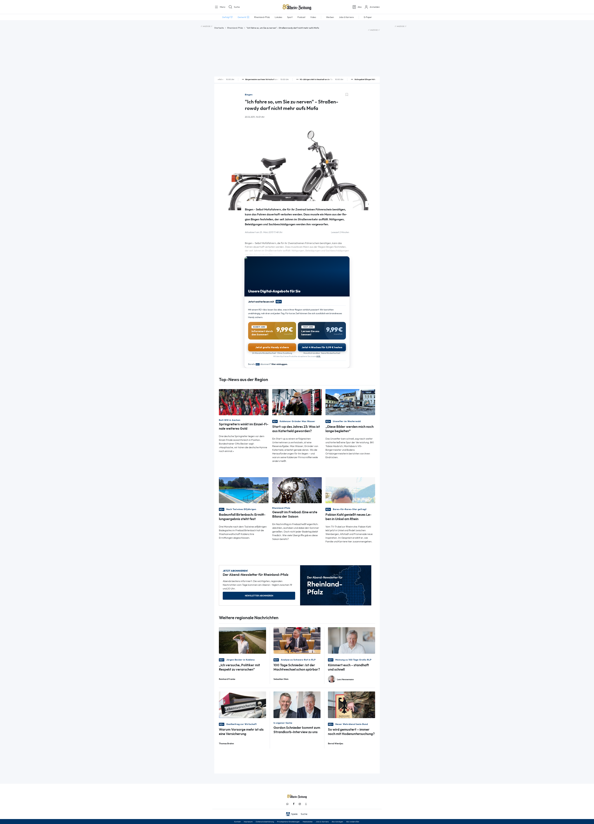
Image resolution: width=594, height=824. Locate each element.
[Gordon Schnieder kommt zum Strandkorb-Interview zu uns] (297, 704)
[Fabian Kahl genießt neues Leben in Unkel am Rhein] (350, 490)
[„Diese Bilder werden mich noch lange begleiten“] (350, 401)
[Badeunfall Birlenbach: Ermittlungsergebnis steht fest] (244, 490)
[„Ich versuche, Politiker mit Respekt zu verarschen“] (242, 640)
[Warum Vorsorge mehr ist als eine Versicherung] (242, 704)
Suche (237, 7)
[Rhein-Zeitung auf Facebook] (293, 804)
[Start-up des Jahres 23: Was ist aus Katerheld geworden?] (297, 401)
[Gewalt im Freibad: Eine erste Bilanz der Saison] (297, 490)
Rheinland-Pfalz (235, 27)
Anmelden (375, 7)
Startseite (219, 27)
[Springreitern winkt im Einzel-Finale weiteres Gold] (244, 401)
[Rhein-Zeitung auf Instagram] (299, 804)
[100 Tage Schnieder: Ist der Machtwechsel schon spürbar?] (297, 640)
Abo (360, 7)
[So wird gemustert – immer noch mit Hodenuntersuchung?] (351, 704)
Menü (222, 7)
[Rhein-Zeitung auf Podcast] (306, 804)
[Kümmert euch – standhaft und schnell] (351, 640)
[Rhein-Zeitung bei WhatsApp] (287, 804)
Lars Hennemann (345, 679)
